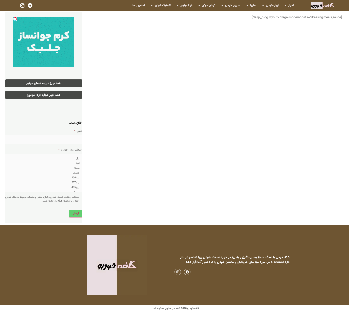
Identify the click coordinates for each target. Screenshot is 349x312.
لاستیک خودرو (163, 5)
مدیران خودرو (232, 5)
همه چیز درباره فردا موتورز (43, 95)
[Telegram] (30, 5)
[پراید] (43, 158)
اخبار (291, 5)
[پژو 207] (43, 182)
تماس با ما (138, 5)
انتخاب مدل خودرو (70, 150)
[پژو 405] (43, 187)
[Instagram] (22, 5)
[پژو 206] (43, 177)
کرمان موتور (208, 5)
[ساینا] (43, 168)
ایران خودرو (272, 5)
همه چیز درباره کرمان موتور (43, 83)
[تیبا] (43, 163)
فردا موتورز (186, 5)
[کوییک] (43, 173)
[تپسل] (15, 19)
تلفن (78, 131)
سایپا (253, 5)
